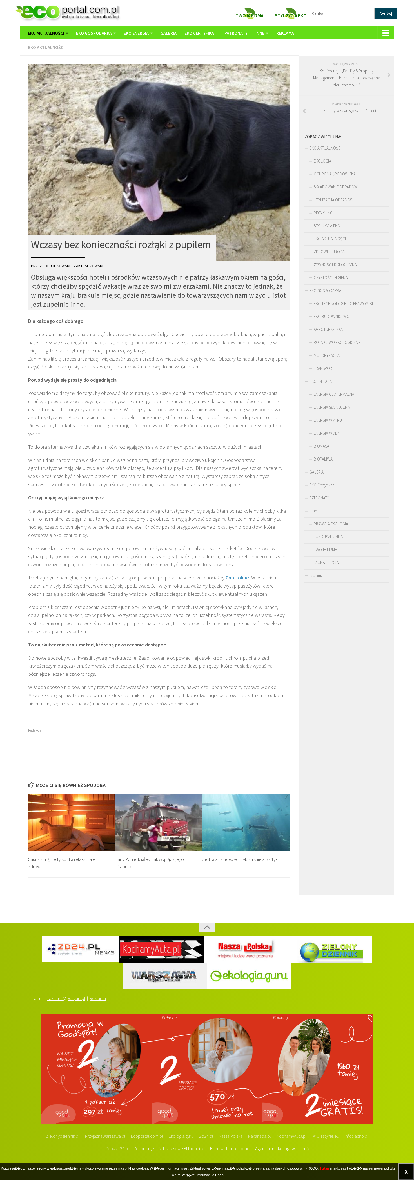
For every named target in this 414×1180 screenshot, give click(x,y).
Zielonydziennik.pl (62, 1136)
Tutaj (324, 1168)
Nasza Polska (230, 1136)
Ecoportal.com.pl (147, 1136)
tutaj (184, 1168)
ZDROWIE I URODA (329, 251)
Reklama (98, 998)
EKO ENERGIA (136, 33)
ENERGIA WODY (327, 433)
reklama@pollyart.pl (66, 998)
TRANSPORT (324, 368)
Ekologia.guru (181, 1136)
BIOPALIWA (323, 459)
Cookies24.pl (117, 1148)
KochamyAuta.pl (292, 1136)
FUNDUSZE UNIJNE (329, 536)
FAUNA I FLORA (326, 562)
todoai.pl (196, 1148)
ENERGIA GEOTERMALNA (334, 394)
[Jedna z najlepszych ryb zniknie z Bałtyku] (246, 823)
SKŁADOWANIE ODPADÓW (336, 187)
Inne (259, 33)
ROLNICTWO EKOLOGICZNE (337, 342)
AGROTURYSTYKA (328, 329)
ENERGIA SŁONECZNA (332, 407)
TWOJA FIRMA (325, 549)
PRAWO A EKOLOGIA (331, 523)
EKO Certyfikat (200, 33)
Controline (237, 577)
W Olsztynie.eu (325, 1136)
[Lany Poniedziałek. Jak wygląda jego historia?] (158, 823)
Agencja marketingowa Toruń (282, 1148)
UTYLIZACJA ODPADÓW (333, 200)
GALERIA (169, 33)
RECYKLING (323, 212)
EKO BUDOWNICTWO (332, 316)
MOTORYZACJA (327, 355)
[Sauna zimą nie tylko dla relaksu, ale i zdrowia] (71, 823)
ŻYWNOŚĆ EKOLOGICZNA (335, 264)
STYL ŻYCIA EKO (327, 225)
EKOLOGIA (322, 161)
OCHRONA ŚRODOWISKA (335, 174)
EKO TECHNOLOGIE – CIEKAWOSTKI (343, 303)
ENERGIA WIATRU (328, 420)
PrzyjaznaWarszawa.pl (105, 1136)
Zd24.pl (206, 1136)
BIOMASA (321, 446)
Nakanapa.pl (259, 1136)
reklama (285, 33)
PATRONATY (236, 33)
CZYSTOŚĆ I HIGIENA (331, 277)
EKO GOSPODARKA (94, 33)
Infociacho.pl (356, 1136)
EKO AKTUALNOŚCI (46, 33)
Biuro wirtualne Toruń (230, 1148)
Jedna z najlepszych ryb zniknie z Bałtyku (241, 859)
